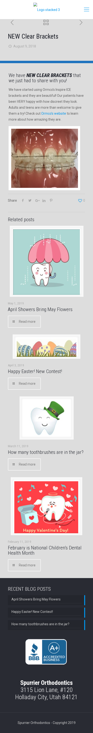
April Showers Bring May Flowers (40, 309)
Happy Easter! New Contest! (35, 371)
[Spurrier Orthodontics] (46, 9)
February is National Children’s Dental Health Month (45, 550)
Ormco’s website (53, 113)
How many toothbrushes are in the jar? (45, 452)
